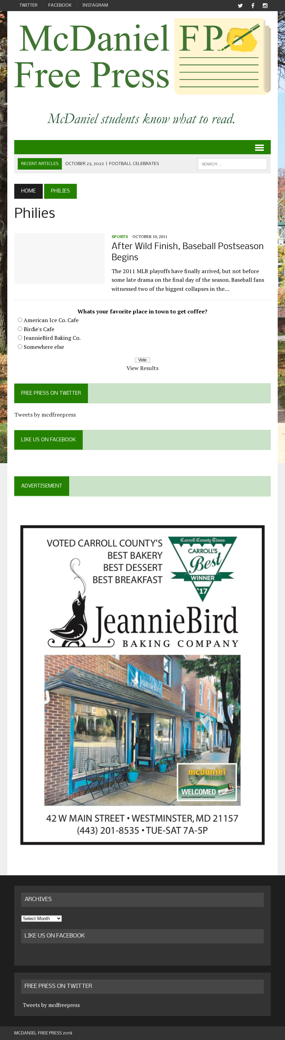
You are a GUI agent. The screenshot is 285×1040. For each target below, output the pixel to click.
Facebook (60, 5)
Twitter (28, 5)
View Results (142, 368)
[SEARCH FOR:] (232, 164)
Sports (120, 236)
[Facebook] (252, 5)
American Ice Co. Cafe (51, 320)
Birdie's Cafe (39, 329)
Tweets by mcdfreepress (45, 414)
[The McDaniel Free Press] (142, 56)
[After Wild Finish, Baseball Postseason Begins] (59, 279)
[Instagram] (265, 5)
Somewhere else (44, 347)
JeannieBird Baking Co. (52, 338)
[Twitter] (240, 5)
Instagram (95, 5)
